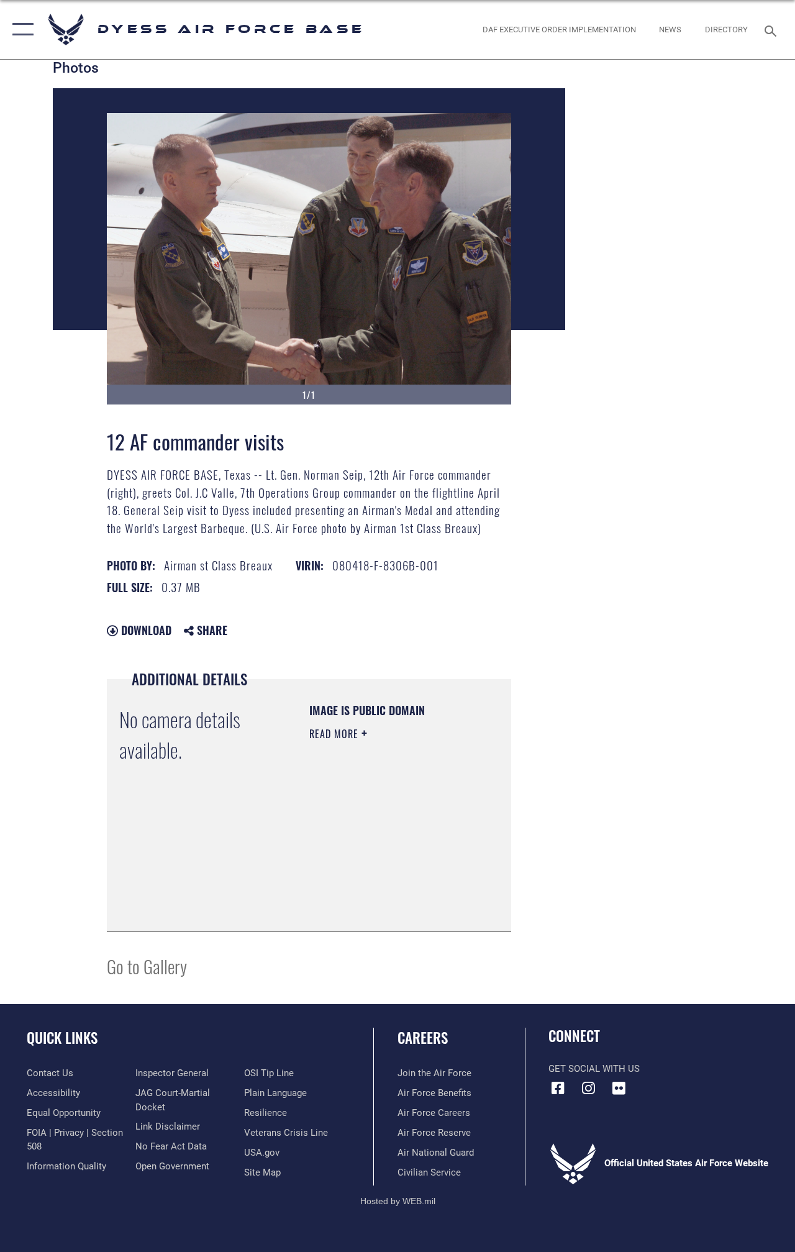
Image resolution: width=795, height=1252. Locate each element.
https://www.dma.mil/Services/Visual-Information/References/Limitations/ (384, 891)
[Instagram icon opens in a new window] (588, 1088)
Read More (335, 733)
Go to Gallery (147, 966)
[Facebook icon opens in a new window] (557, 1088)
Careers (423, 1038)
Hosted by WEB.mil (397, 1201)
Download (144, 630)
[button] (20, 29)
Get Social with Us (594, 1068)
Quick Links (62, 1038)
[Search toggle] (772, 29)
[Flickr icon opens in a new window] (618, 1088)
